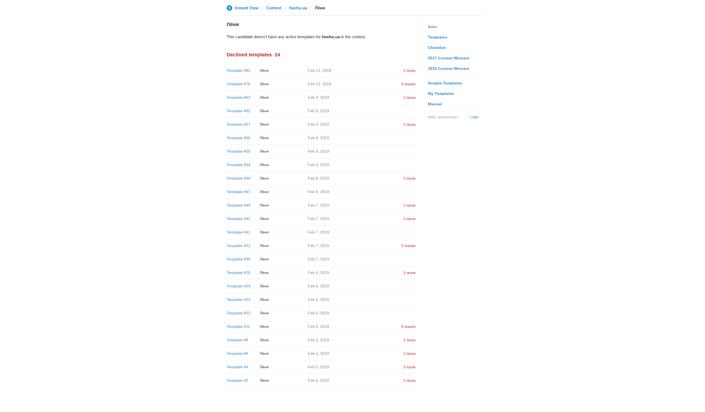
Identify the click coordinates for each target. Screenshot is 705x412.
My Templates (441, 93)
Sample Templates (445, 83)
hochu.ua (298, 8)
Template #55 (238, 151)
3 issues (408, 245)
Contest (273, 8)
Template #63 (238, 97)
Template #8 (237, 340)
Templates (437, 37)
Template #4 (237, 367)
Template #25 (238, 272)
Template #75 (238, 84)
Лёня (264, 70)
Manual (435, 104)
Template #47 (238, 191)
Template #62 (238, 111)
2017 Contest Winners (448, 58)
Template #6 (237, 353)
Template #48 (238, 178)
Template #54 (238, 165)
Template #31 (238, 245)
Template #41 (238, 232)
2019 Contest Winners (448, 68)
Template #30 (238, 259)
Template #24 (238, 286)
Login (474, 117)
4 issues (408, 84)
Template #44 (238, 205)
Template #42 (238, 218)
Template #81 (238, 70)
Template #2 (237, 380)
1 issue (409, 70)
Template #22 (238, 313)
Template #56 (238, 138)
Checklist (437, 47)
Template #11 (238, 326)
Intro (432, 26)
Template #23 (238, 299)
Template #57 (238, 124)
